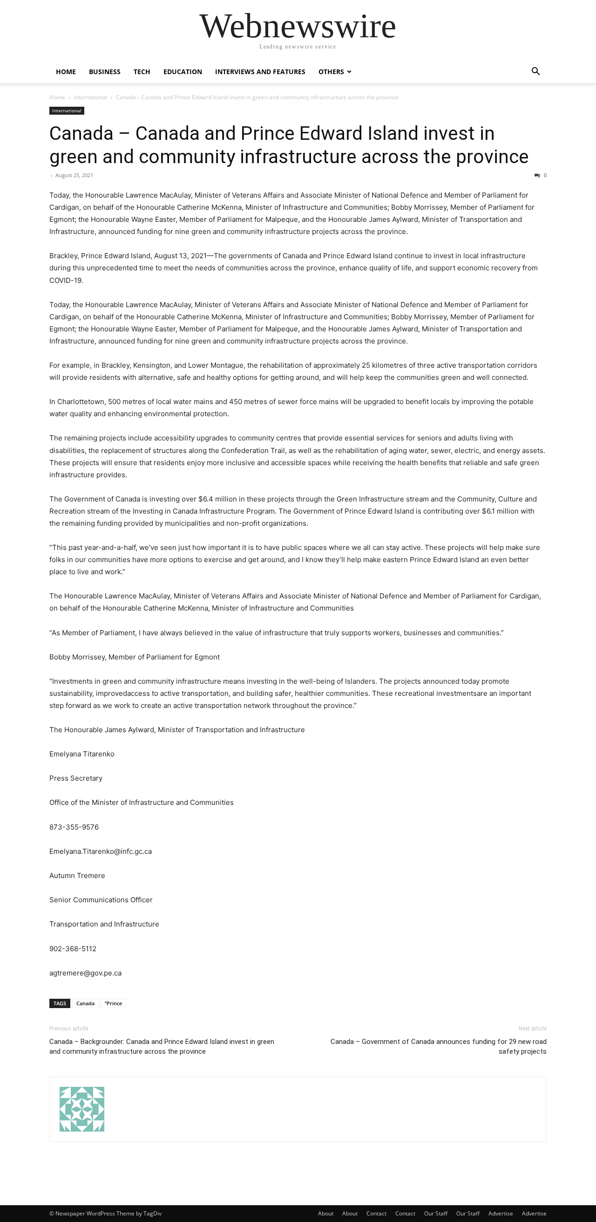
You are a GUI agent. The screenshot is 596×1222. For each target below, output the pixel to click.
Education (182, 71)
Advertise (500, 1213)
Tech (142, 71)
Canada (85, 1003)
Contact (376, 1213)
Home (66, 71)
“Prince (113, 1003)
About (325, 1213)
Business (105, 71)
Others (331, 71)
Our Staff (435, 1213)
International (90, 97)
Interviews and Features (260, 71)
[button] (535, 72)
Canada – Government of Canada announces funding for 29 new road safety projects (439, 1046)
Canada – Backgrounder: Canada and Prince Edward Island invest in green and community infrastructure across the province (161, 1046)
